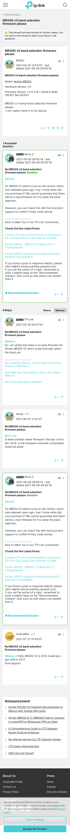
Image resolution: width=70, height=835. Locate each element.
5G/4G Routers (12, 14)
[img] (53, 128)
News (50, 781)
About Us (9, 776)
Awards (51, 786)
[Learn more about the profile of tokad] (10, 416)
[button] (5, 5)
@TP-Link (11, 435)
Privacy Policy (11, 791)
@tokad (10, 178)
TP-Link (29, 319)
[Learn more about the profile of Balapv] (10, 64)
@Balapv (10, 341)
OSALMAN (22, 634)
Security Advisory (57, 791)
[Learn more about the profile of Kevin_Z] (10, 157)
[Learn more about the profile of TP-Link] (10, 321)
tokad (19, 413)
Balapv (20, 60)
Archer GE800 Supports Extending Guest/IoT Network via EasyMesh (32, 255)
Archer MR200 (22, 81)
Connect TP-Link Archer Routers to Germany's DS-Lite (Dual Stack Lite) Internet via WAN (33, 236)
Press (51, 776)
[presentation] (9, 64)
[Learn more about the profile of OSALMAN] (10, 636)
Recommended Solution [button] (23, 292)
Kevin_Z (29, 154)
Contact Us (9, 786)
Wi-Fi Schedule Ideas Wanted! (23, 381)
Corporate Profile (13, 781)
